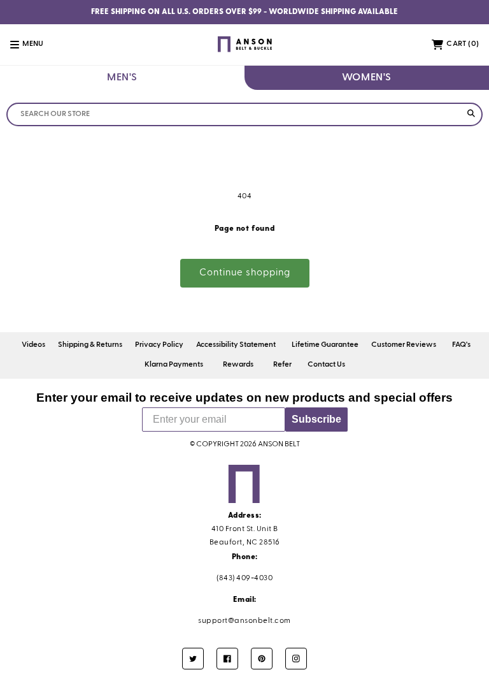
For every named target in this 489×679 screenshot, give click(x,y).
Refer (282, 365)
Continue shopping (244, 272)
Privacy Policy (159, 345)
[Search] (471, 114)
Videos (33, 345)
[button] (34, 45)
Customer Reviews (403, 345)
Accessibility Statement (236, 345)
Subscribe (316, 419)
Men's (122, 78)
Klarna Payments (174, 365)
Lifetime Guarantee (325, 345)
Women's (367, 78)
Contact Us (326, 365)
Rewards (238, 365)
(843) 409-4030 (244, 578)
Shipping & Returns (90, 345)
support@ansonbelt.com (244, 621)
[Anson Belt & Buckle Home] (244, 44)
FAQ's (461, 345)
